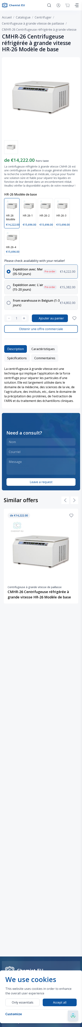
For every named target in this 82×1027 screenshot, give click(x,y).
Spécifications (17, 358)
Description (15, 349)
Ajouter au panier (51, 318)
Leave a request (41, 482)
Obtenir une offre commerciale (41, 329)
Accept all (59, 1002)
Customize (13, 1014)
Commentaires (44, 358)
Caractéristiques (43, 349)
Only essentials (22, 1002)
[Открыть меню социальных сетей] (73, 1015)
